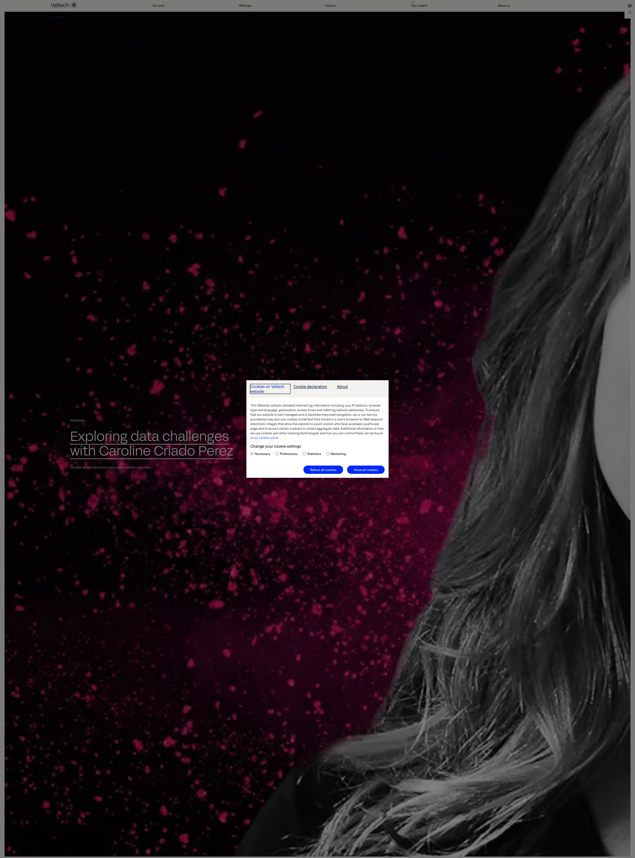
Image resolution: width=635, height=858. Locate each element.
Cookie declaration (310, 386)
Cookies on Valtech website (267, 389)
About (342, 386)
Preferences (289, 453)
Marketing (338, 453)
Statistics (314, 453)
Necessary (262, 453)
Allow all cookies (366, 470)
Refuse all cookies (323, 470)
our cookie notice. (266, 437)
